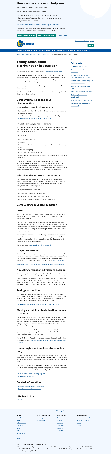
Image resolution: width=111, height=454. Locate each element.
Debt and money (32, 50)
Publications (60, 425)
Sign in (92, 41)
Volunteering (60, 431)
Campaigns (60, 423)
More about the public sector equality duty (31, 374)
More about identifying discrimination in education (34, 118)
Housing (48, 50)
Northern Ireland (53, 72)
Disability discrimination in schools (29, 389)
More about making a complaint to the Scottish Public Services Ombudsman (41, 264)
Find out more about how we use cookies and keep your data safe (38, 25)
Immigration (72, 50)
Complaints (60, 420)
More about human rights (26, 376)
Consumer (42, 50)
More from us (86, 50)
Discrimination (37, 54)
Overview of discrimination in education (31, 386)
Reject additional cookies (46, 35)
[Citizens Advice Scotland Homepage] (25, 43)
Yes (18, 399)
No (21, 399)
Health (79, 50)
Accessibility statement (83, 418)
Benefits (19, 50)
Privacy (79, 423)
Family (54, 50)
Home (18, 54)
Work (24, 50)
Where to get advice (42, 418)
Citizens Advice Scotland (82, 41)
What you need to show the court (81, 100)
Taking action (46, 54)
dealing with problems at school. (40, 245)
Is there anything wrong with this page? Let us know (55, 411)
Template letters (41, 420)
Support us (60, 428)
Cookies (79, 425)
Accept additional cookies (26, 35)
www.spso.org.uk (58, 260)
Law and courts (62, 50)
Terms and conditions (83, 420)
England (45, 72)
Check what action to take (79, 66)
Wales (60, 72)
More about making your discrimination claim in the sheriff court (39, 304)
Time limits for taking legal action (81, 91)
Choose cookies (62, 35)
